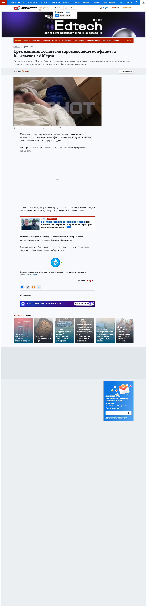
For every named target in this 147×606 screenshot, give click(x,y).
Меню (3, 2)
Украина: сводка (57, 40)
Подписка (127, 8)
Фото (13, 2)
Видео (21, 2)
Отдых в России (78, 40)
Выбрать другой (65, 15)
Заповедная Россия (93, 40)
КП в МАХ (68, 40)
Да (57, 15)
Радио (105, 8)
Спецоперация (32, 2)
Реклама (115, 8)
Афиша (116, 40)
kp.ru (27, 71)
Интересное (27, 295)
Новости (27, 40)
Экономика (67, 2)
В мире (77, 2)
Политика (45, 2)
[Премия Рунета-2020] (44, 8)
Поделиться (127, 71)
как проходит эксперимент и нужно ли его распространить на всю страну (66, 224)
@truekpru (32, 274)
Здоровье (96, 2)
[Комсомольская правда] (25, 8)
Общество (56, 2)
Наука (119, 2)
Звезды (86, 2)
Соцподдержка (108, 2)
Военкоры (46, 40)
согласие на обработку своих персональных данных (116, 417)
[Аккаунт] (143, 2)
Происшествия (107, 40)
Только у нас (36, 40)
